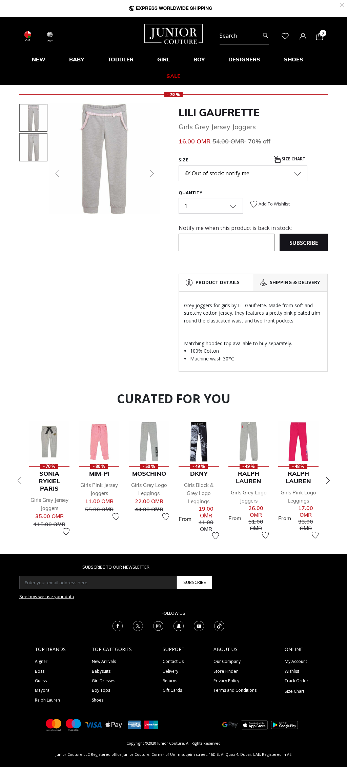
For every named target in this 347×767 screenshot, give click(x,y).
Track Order (296, 681)
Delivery (170, 671)
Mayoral (42, 690)
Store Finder (225, 671)
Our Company (227, 661)
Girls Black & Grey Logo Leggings (198, 493)
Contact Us (173, 661)
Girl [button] (163, 59)
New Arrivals (104, 661)
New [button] (38, 59)
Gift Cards (172, 690)
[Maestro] (73, 724)
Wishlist (292, 671)
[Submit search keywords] (265, 35)
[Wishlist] (66, 531)
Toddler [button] (121, 59)
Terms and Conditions (235, 690)
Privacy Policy (226, 681)
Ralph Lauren (47, 700)
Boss (39, 671)
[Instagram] (158, 625)
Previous (19, 480)
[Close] (342, 4)
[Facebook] (118, 625)
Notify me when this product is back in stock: (235, 228)
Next (328, 480)
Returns (170, 681)
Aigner (41, 661)
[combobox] (244, 35)
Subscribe (194, 582)
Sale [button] (173, 76)
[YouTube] (199, 625)
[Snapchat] (179, 625)
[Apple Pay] (113, 724)
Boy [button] (199, 59)
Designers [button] (244, 59)
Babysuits (101, 671)
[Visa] (93, 724)
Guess (41, 681)
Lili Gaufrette (219, 112)
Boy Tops (101, 690)
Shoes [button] (293, 59)
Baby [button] (76, 59)
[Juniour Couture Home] (173, 33)
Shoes (97, 700)
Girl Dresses (103, 681)
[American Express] (134, 724)
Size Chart (293, 159)
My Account (296, 661)
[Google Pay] (230, 724)
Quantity (190, 193)
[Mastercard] (54, 724)
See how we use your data (46, 596)
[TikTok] (219, 625)
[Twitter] (138, 625)
